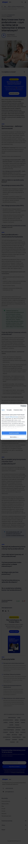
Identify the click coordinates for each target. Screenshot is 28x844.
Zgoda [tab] (3, 409)
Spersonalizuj (13, 437)
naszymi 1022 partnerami (11, 416)
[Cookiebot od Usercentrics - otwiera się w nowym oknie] (20, 406)
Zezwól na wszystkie (14, 433)
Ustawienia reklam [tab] (18, 409)
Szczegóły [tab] (9, 409)
